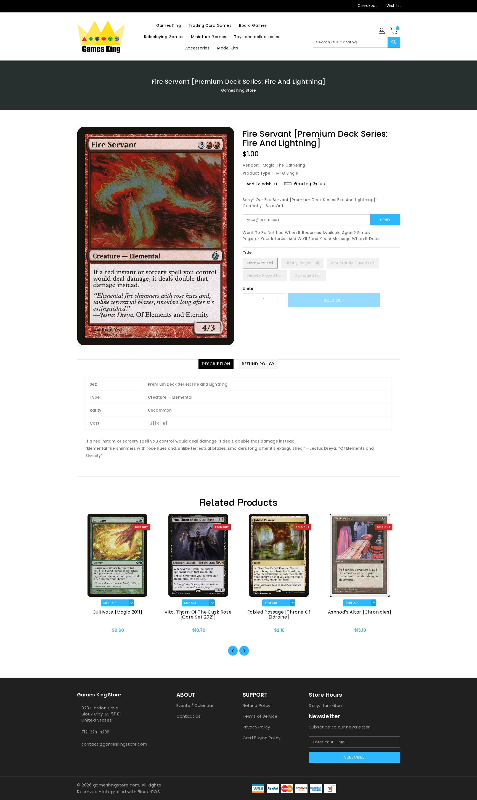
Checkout (367, 5)
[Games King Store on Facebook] (69, 5)
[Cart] (394, 31)
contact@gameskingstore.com (114, 744)
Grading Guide (309, 183)
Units (248, 289)
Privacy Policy (256, 727)
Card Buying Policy (261, 738)
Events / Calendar (195, 705)
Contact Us (188, 716)
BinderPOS (149, 791)
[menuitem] (168, 25)
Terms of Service (260, 716)
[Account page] (382, 31)
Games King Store (238, 90)
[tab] (216, 364)
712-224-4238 (95, 732)
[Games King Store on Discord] (90, 5)
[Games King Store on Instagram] (80, 5)
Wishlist (393, 5)
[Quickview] (85, 632)
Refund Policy (256, 705)
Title (247, 252)
